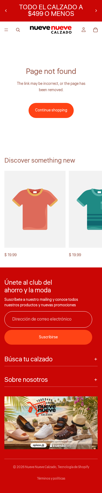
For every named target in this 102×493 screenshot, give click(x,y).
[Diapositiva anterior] (6, 11)
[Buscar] (18, 30)
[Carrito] (95, 30)
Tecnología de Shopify (73, 467)
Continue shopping (51, 110)
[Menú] (6, 30)
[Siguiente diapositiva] (96, 11)
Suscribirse (48, 337)
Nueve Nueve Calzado (40, 467)
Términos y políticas (51, 478)
